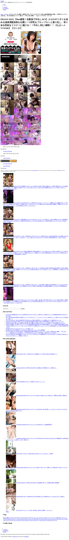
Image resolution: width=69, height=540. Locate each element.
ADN (46, 520)
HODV (21, 520)
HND (55, 519)
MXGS (42, 519)
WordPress (26, 536)
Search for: (5, 308)
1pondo (22, 517)
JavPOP (2, 1)
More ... (8, 511)
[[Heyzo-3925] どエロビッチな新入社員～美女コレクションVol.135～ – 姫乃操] (11, 453)
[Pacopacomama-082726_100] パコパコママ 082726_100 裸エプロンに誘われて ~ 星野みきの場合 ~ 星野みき (41, 395)
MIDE (37, 519)
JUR (56, 520)
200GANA (46, 517)
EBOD (20, 519)
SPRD (31, 520)
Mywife (54, 517)
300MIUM (9, 519)
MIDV (36, 520)
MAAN (4, 168)
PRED (52, 520)
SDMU (60, 519)
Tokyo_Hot (50, 517)
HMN (23, 520)
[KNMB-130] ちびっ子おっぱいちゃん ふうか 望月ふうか (19, 328)
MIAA (57, 519)
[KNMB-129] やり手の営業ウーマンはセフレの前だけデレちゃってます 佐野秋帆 (25, 330)
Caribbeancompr (64, 517)
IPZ (32, 519)
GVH (9, 520)
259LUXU (5, 519)
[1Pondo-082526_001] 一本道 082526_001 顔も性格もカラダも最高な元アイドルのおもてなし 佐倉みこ (40, 496)
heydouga (30, 519)
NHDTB (66, 519)
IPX (17, 519)
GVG (38, 520)
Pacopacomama (35, 517)
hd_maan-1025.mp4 (7, 151)
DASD (33, 520)
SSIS (44, 519)
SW (16, 520)
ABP (51, 519)
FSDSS (4, 520)
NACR (7, 520)
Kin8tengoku (41, 517)
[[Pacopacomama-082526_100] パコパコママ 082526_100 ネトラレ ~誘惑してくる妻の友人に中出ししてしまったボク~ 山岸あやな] (11, 467)
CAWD (14, 520)
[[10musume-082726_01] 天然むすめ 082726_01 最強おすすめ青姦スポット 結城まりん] (11, 367)
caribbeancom (13, 517)
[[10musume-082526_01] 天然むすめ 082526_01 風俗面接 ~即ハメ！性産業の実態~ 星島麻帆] (11, 482)
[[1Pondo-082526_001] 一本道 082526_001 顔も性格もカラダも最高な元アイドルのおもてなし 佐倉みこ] (11, 496)
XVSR (54, 520)
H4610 (41, 520)
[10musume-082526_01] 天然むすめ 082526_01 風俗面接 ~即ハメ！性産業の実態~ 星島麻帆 (37, 482)
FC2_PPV (6, 518)
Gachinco (13, 519)
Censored (5, 7)
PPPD (29, 520)
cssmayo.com (15, 536)
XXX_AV (63, 519)
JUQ (53, 519)
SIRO (30, 517)
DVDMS (43, 520)
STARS (34, 519)
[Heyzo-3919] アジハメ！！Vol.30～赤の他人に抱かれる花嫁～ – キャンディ (34, 510)
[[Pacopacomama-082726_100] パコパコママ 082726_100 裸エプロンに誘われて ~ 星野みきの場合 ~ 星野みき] (11, 395)
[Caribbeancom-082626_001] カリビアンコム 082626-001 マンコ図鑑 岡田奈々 (34, 424)
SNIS (46, 519)
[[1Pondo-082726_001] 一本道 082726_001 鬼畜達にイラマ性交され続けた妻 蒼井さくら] (11, 354)
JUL (16, 519)
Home (4, 4)
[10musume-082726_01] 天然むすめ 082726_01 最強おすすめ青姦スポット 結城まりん (36, 367)
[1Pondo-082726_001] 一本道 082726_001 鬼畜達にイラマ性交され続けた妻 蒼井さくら (36, 354)
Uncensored (5, 8)
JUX (27, 519)
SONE (18, 520)
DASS (12, 520)
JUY (39, 519)
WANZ (48, 519)
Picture (4, 9)
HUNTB (48, 520)
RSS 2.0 (59, 170)
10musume (26, 517)
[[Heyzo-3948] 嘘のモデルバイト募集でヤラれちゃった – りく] (11, 381)
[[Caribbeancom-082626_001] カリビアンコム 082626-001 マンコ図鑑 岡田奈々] (11, 424)
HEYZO (18, 517)
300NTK (26, 520)
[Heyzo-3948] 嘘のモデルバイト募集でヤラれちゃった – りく (30, 381)
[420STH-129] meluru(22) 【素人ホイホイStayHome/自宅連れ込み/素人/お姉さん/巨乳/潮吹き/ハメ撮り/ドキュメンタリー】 (35, 321)
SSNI (22, 519)
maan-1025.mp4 (6, 158)
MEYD (24, 519)
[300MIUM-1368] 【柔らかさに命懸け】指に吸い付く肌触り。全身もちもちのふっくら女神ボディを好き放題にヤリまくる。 (36, 323)
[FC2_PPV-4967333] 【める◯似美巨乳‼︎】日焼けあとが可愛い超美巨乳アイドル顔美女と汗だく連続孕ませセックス (33, 320)
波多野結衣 (58, 517)
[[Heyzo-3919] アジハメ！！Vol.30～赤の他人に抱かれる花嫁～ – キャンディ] (11, 510)
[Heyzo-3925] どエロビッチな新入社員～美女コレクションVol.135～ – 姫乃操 (34, 453)
